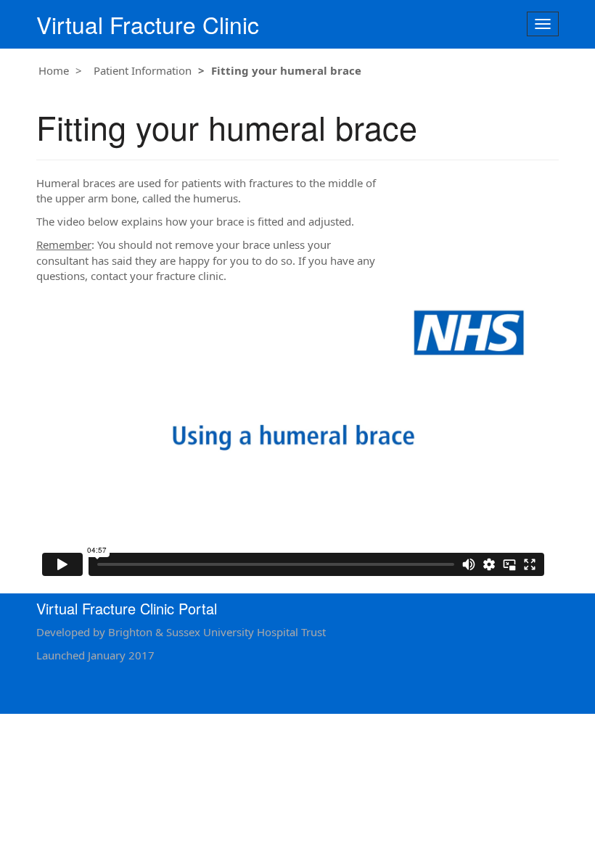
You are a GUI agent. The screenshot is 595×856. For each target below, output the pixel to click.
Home (53, 70)
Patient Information (143, 70)
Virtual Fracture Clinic (147, 24)
